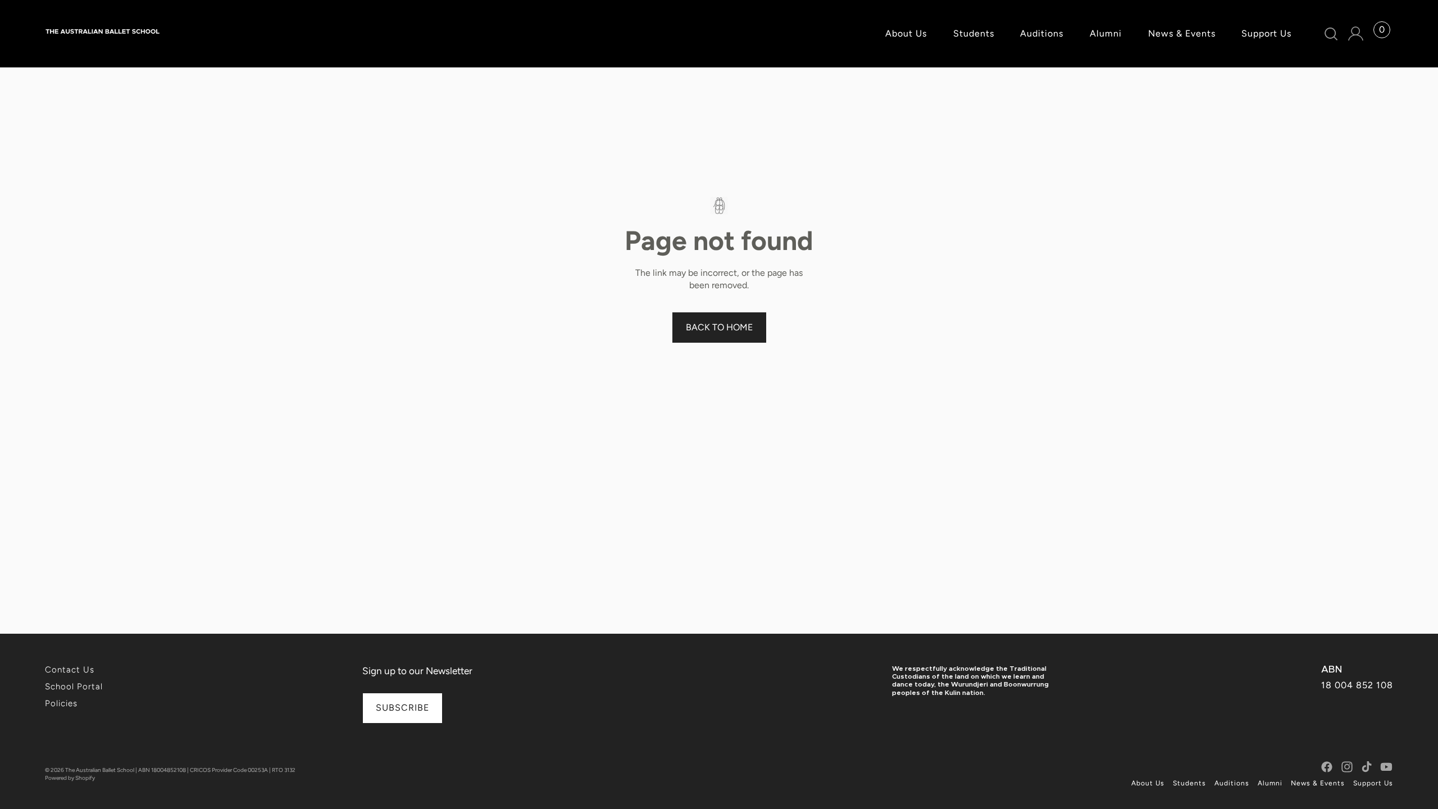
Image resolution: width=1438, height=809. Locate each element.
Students (1189, 783)
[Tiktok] (1366, 767)
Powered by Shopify (70, 777)
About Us (1147, 783)
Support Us (1373, 783)
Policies (61, 703)
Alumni (1270, 783)
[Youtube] (1386, 767)
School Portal (74, 686)
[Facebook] (1327, 767)
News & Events (1318, 783)
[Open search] (1332, 34)
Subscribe (402, 707)
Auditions (1231, 783)
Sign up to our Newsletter (417, 670)
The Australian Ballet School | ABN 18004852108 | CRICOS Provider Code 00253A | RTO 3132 (180, 770)
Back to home (719, 327)
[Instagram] (1347, 767)
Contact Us (69, 670)
